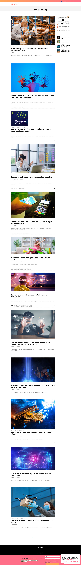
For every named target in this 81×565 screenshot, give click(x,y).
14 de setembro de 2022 (22, 175)
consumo (14, 107)
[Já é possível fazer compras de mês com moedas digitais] (33, 414)
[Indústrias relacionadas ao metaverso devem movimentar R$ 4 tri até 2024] (33, 324)
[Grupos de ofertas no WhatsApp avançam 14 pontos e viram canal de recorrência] (58, 41)
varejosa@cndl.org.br (40, 553)
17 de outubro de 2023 (22, 46)
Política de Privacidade (48, 562)
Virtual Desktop (30, 306)
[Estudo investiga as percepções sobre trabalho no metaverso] (33, 158)
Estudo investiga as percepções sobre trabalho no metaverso (31, 178)
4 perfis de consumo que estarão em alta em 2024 (30, 259)
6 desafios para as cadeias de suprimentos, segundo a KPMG (29, 49)
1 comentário (20, 261)
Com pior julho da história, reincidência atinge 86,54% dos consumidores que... (65, 51)
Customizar (65, 561)
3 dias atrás (62, 40)
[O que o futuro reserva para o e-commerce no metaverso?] (33, 458)
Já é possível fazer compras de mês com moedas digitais (32, 433)
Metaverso (17, 107)
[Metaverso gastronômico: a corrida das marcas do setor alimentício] (33, 369)
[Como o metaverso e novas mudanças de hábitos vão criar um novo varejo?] (33, 77)
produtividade (20, 188)
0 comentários (19, 225)
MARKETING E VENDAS (14, 471)
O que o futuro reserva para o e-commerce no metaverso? (31, 475)
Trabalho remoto (18, 306)
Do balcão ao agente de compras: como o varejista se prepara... (65, 38)
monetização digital (16, 269)
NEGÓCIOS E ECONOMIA (14, 430)
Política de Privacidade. (70, 559)
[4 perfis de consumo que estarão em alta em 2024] (33, 245)
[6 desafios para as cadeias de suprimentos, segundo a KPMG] (33, 30)
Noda (29, 305)
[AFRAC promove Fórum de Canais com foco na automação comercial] (19, 118)
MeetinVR (24, 305)
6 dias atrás (62, 49)
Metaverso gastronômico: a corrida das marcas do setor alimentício (33, 386)
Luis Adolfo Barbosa (14, 436)
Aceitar (76, 561)
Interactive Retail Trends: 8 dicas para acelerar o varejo (32, 521)
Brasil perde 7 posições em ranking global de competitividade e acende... (65, 46)
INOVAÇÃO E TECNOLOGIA (15, 46)
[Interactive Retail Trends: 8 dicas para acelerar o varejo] (33, 502)
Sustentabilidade (29, 269)
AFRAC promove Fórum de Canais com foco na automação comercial (31, 130)
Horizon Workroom (21, 305)
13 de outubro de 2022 (22, 127)
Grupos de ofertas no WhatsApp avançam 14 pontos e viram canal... (64, 42)
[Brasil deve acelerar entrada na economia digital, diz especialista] (33, 205)
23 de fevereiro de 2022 (21, 430)
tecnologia (19, 107)
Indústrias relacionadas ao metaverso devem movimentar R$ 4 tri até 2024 (30, 344)
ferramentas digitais (15, 305)
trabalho (23, 188)
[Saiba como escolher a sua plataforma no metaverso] (33, 282)
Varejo (22, 107)
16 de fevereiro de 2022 (21, 471)
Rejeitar (70, 561)
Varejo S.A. (13, 52)
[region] (70, 558)
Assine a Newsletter (52, 563)
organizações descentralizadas (22, 269)
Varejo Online (26, 306)
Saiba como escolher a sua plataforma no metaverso (29, 296)
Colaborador (13, 99)
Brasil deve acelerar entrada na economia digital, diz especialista (32, 223)
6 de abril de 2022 (21, 383)
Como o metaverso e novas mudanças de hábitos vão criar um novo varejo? (32, 97)
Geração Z (14, 188)
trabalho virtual (22, 306)
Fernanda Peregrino (14, 261)
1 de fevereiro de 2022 (22, 518)
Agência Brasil (14, 225)
